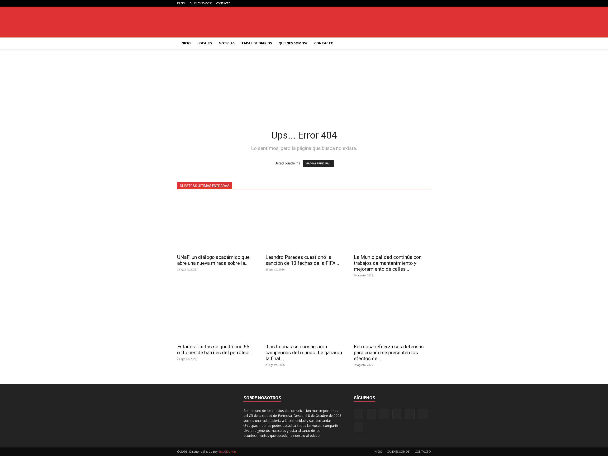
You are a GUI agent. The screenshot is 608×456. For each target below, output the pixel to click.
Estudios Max (227, 452)
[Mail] (395, 3)
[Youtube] (427, 3)
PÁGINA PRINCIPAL (318, 163)
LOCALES (204, 43)
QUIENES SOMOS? (201, 3)
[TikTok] (403, 3)
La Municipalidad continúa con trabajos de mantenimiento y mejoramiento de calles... (388, 263)
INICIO (181, 3)
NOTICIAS (227, 43)
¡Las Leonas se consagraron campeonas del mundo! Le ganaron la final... (304, 352)
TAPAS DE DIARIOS (256, 43)
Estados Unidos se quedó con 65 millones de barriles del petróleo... (214, 349)
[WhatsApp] (419, 3)
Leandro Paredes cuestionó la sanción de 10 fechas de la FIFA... (302, 260)
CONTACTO (223, 3)
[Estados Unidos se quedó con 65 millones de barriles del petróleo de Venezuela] (215, 313)
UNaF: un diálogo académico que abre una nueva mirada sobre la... (213, 260)
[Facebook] (380, 3)
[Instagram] (388, 3)
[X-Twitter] (411, 3)
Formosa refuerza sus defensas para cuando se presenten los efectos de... (389, 352)
